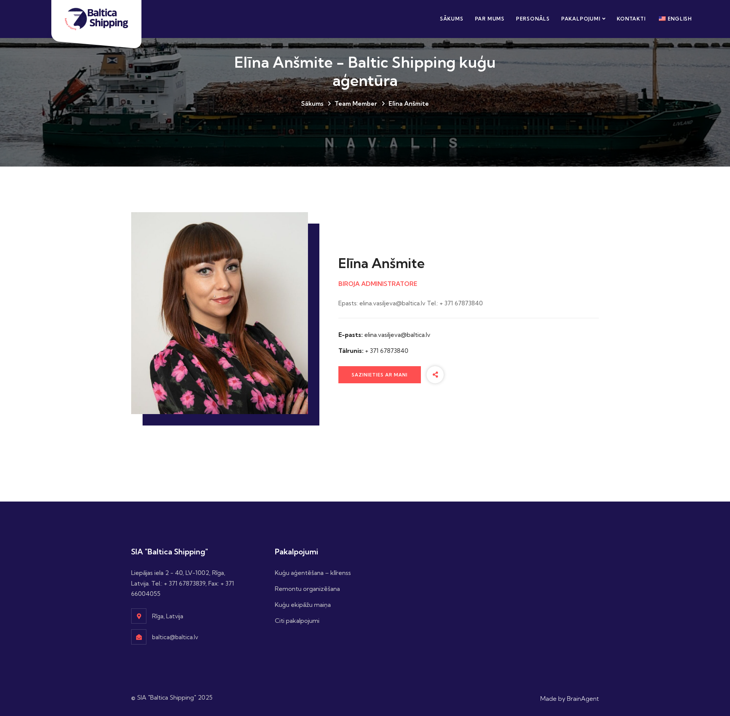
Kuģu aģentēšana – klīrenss (313, 572)
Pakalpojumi (580, 19)
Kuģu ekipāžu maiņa (303, 604)
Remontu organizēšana (307, 588)
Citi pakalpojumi (297, 620)
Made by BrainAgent (569, 698)
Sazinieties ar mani (380, 375)
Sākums (451, 19)
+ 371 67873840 (386, 350)
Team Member (356, 103)
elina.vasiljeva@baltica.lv (397, 334)
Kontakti (631, 19)
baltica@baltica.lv (175, 637)
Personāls (533, 19)
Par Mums (490, 19)
